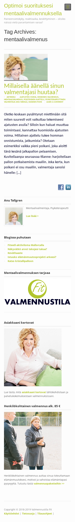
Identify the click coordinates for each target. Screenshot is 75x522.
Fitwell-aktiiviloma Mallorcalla (26, 245)
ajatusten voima (28, 97)
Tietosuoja (28, 513)
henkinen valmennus (47, 97)
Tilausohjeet (44, 513)
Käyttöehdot (11, 513)
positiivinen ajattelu (34, 100)
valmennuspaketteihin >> (49, 483)
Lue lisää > (32, 216)
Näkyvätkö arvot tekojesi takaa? (27, 249)
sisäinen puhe (35, 102)
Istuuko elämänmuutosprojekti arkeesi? (32, 257)
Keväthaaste (15, 253)
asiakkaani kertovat (34, 392)
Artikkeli (11, 97)
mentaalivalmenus (13, 100)
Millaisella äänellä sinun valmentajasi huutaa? (34, 89)
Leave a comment (54, 102)
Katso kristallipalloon (20, 261)
